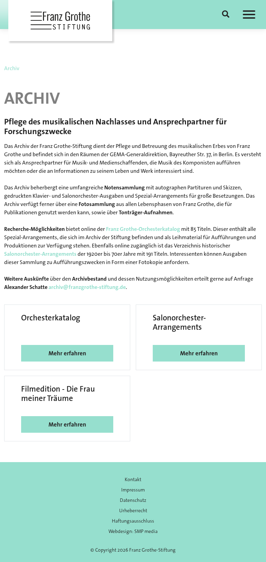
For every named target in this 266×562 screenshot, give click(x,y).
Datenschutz (133, 500)
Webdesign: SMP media (133, 531)
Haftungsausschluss (133, 521)
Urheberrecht (133, 510)
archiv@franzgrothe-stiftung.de (87, 287)
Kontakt (133, 479)
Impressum (133, 490)
